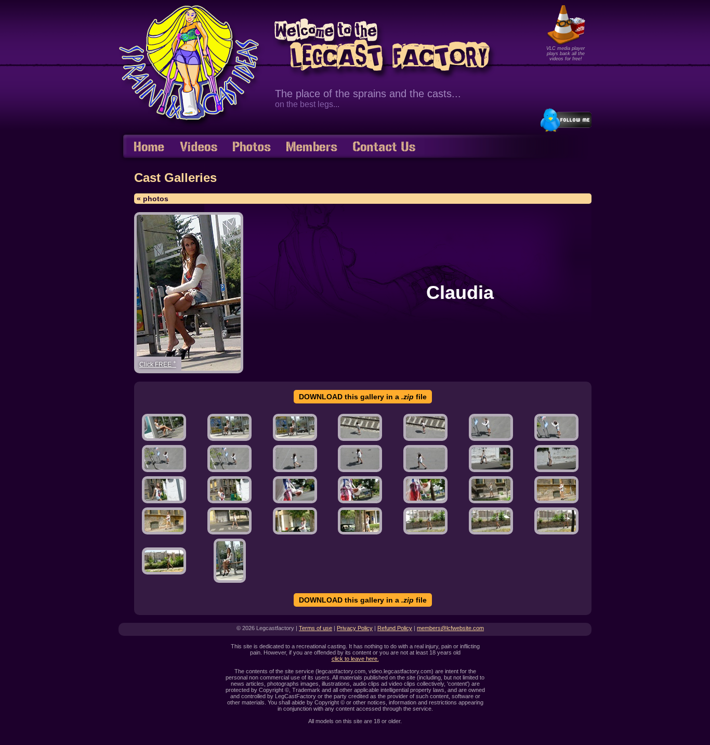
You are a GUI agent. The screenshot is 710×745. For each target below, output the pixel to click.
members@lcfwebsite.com (450, 628)
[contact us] (384, 147)
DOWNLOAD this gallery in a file (363, 397)
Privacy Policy (355, 628)
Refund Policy (394, 628)
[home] (149, 147)
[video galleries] (198, 147)
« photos (152, 198)
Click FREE (157, 363)
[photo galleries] (252, 147)
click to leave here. (355, 659)
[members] (311, 147)
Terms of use (315, 628)
